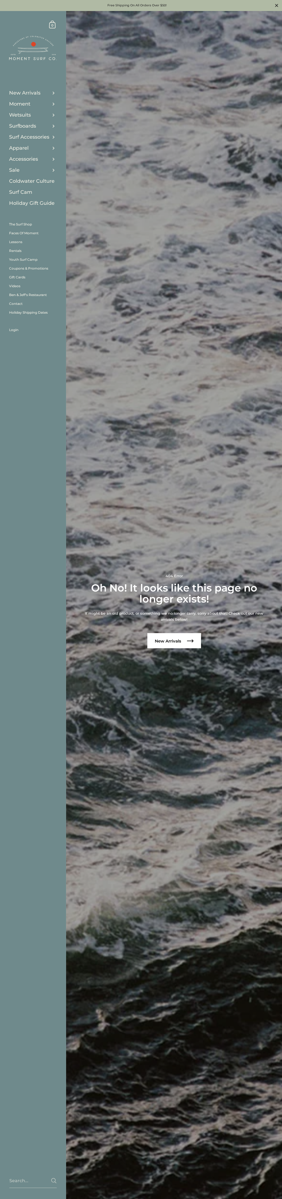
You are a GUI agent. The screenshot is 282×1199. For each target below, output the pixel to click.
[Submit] (54, 1181)
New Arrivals (168, 641)
